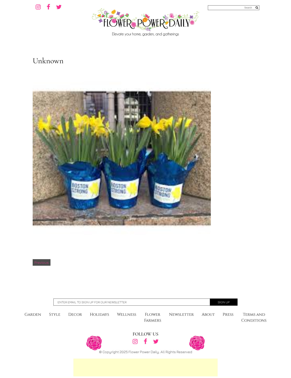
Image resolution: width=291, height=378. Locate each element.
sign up (224, 302)
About (208, 314)
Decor (75, 314)
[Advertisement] (145, 367)
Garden (33, 314)
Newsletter (181, 314)
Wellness (126, 314)
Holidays (99, 314)
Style (54, 314)
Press (228, 314)
